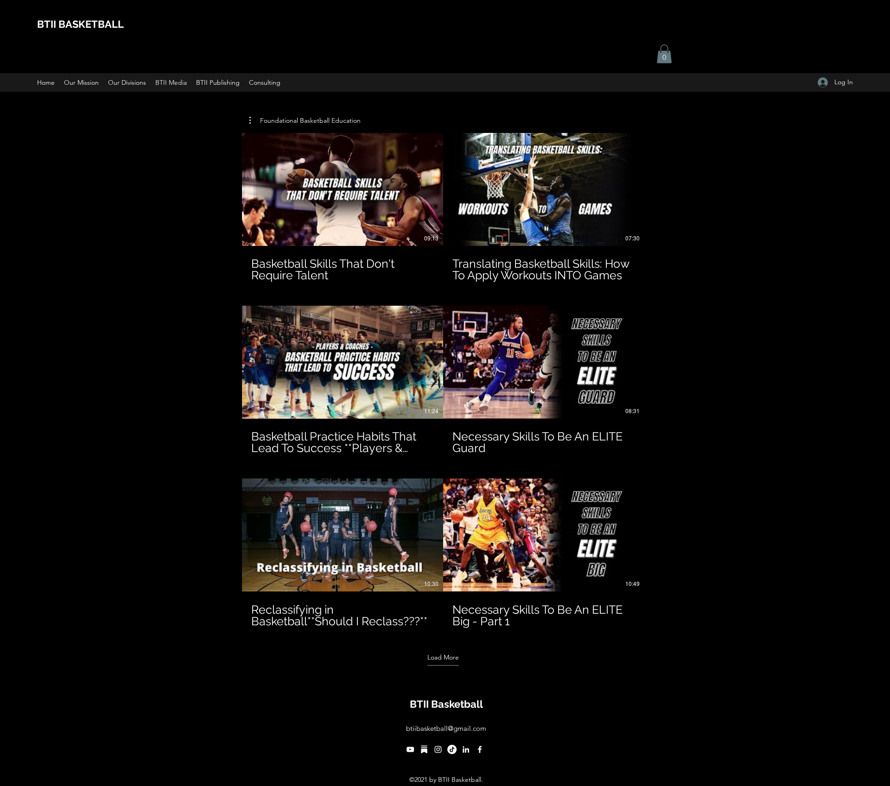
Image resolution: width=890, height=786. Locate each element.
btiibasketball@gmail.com (446, 728)
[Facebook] (479, 749)
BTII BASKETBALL (80, 24)
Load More (443, 657)
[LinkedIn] (465, 749)
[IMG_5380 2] (424, 749)
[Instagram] (438, 749)
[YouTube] (410, 749)
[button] (664, 53)
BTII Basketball (446, 704)
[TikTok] (452, 749)
